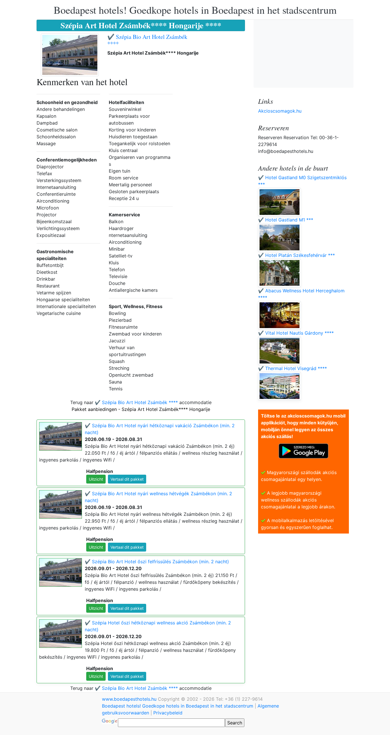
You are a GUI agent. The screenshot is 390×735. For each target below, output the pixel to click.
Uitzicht (96, 479)
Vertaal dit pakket (127, 479)
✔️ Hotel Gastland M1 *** (285, 220)
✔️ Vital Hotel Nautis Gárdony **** (296, 333)
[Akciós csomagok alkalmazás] (303, 450)
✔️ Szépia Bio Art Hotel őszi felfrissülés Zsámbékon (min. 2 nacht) (157, 561)
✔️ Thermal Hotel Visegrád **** (292, 368)
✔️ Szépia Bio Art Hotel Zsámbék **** (147, 40)
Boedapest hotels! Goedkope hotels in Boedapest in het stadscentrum (195, 10)
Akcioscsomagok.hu (279, 111)
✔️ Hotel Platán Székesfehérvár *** (296, 255)
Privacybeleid (167, 713)
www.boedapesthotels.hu (130, 699)
